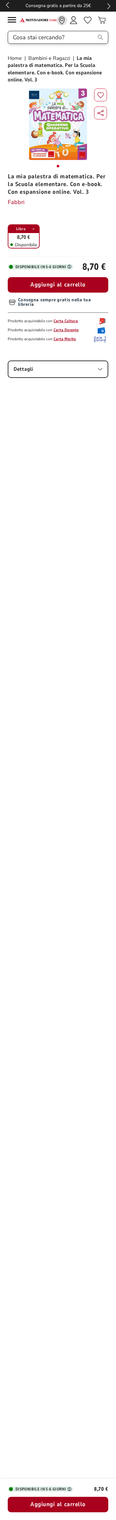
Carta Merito (64, 339)
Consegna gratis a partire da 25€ (58, 6)
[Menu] (13, 21)
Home (15, 58)
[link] (62, 20)
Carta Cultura (65, 321)
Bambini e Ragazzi (49, 58)
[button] (100, 113)
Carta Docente (66, 330)
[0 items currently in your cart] (102, 20)
